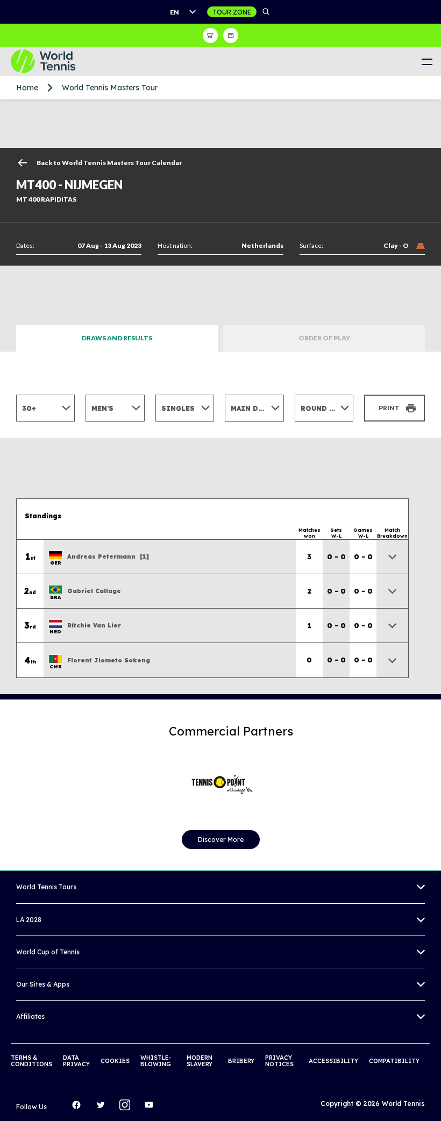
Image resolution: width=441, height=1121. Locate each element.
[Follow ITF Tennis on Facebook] (79, 1107)
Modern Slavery (199, 1060)
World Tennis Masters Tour (110, 87)
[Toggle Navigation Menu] (426, 61)
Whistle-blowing (156, 1060)
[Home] (51, 61)
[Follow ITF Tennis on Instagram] (127, 1107)
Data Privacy (76, 1060)
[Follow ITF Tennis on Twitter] (103, 1107)
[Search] (266, 11)
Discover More (221, 840)
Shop (210, 35)
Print (389, 408)
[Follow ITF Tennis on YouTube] (152, 1107)
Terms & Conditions (31, 1060)
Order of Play (324, 338)
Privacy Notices (279, 1060)
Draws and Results (117, 338)
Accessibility (333, 1061)
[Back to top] (432, 1101)
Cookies (115, 1061)
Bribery (241, 1061)
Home (27, 87)
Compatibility (394, 1061)
